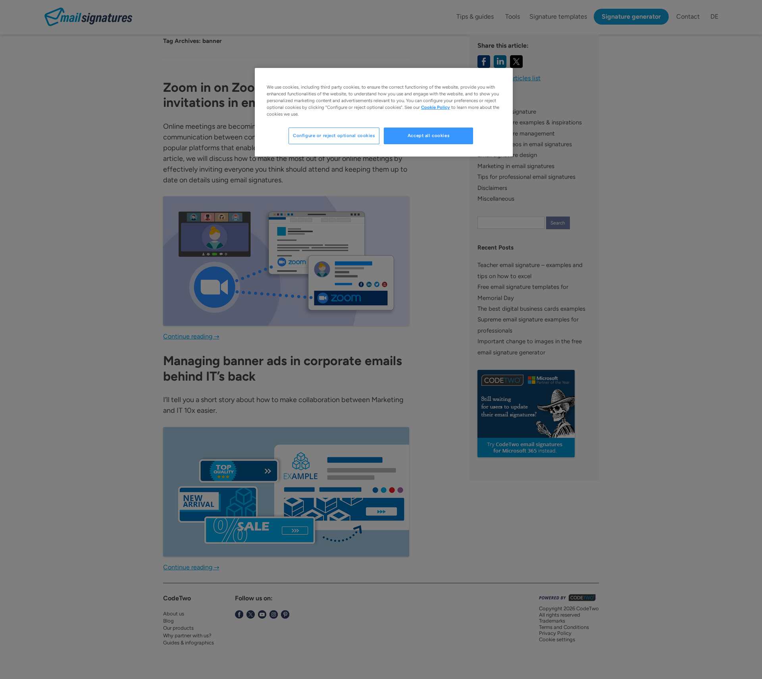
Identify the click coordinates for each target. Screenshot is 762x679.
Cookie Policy (435, 107)
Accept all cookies (428, 135)
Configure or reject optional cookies (334, 135)
